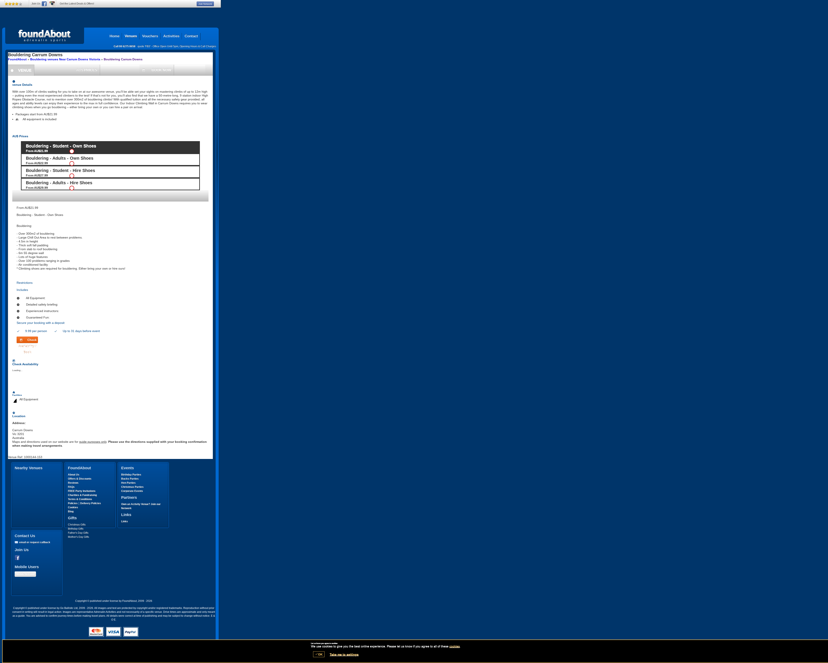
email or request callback (34, 542)
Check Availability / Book (27, 340)
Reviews (73, 482)
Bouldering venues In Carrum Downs (45, 34)
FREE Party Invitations (82, 491)
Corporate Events (132, 491)
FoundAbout (17, 59)
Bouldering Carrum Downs (123, 59)
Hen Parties (128, 482)
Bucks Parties (130, 478)
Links (124, 521)
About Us (73, 474)
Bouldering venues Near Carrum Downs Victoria (65, 59)
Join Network (205, 4)
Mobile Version (25, 574)
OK (319, 654)
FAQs (71, 486)
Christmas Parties (132, 486)
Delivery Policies (90, 503)
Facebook (18, 557)
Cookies (73, 507)
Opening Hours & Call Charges (198, 46)
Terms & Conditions (80, 499)
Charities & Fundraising (82, 495)
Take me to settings (344, 654)
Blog (71, 511)
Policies (73, 503)
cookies (454, 646)
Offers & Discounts (79, 478)
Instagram (52, 4)
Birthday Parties (131, 474)
